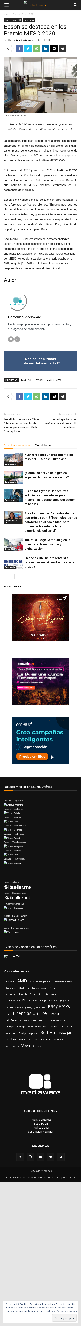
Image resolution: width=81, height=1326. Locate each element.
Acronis (10, 981)
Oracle (53, 1026)
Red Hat (48, 1033)
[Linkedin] (40, 1157)
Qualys (22, 1033)
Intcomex (33, 1000)
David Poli (26, 380)
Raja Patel (33, 1033)
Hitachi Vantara (13, 1000)
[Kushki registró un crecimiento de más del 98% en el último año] (13, 459)
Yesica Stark (41, 1046)
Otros (7, 549)
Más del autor (43, 445)
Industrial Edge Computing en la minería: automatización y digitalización (47, 544)
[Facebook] (20, 1157)
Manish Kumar (30, 1020)
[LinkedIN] (17, 339)
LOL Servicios (13, 1020)
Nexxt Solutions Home (37, 1026)
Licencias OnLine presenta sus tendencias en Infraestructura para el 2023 (49, 562)
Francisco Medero (39, 988)
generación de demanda (16, 994)
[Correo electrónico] (11, 339)
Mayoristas (29, 14)
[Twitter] (50, 1157)
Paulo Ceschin (66, 1026)
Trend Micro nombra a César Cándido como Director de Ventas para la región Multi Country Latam (21, 425)
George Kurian (35, 994)
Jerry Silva (64, 1000)
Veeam (27, 1046)
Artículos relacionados (17, 445)
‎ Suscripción (40, 1123)
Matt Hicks (44, 1020)
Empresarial (29, 20)
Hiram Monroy (51, 994)
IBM (24, 1000)
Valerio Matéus (12, 1046)
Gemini (53, 988)
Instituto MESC (54, 380)
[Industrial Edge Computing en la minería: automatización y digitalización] (13, 544)
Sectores (53, 14)
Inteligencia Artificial (49, 1000)
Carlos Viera (11, 988)
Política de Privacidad (40, 1171)
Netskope (21, 1026)
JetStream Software (14, 1007)
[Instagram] (30, 1157)
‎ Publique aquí (40, 1127)
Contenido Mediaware (20, 40)
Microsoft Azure (58, 1020)
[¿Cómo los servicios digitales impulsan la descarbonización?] (13, 477)
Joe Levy (28, 1007)
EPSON (39, 380)
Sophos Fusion (25, 1039)
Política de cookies (67, 1311)
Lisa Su (54, 1014)
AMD (22, 981)
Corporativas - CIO (13, 20)
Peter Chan (11, 1033)
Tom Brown (58, 1039)
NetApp (10, 1026)
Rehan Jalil (65, 1033)
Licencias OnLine (30, 1013)
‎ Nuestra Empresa (41, 1119)
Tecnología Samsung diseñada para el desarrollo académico (60, 423)
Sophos (11, 1039)
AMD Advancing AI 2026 (40, 981)
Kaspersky (59, 1006)
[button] (70, 14)
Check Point (24, 988)
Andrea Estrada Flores (62, 981)
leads (8, 1014)
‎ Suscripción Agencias (41, 1131)
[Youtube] (61, 1157)
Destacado (10, 567)
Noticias (9, 14)
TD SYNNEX (42, 1039)
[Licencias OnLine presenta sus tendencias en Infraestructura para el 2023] (13, 562)
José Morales (40, 1007)
